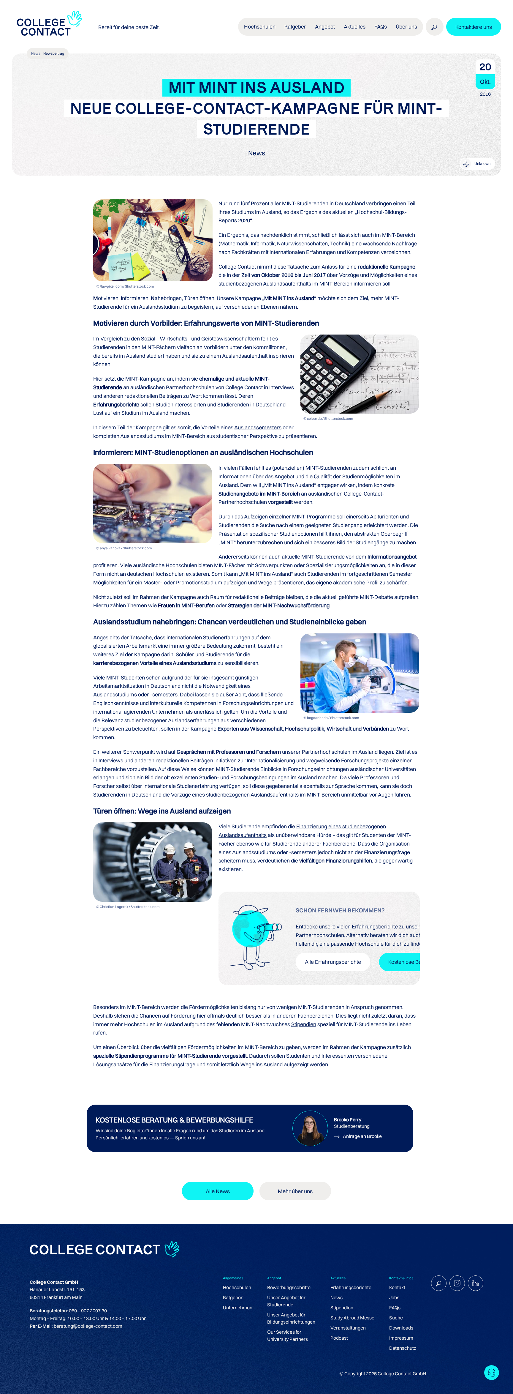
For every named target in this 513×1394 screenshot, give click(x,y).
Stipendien (303, 1024)
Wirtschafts (173, 338)
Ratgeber (233, 1297)
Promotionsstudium (199, 582)
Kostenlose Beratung (412, 961)
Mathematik (234, 243)
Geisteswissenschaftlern (230, 338)
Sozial (148, 338)
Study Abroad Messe (352, 1318)
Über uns (406, 26)
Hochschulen (237, 1287)
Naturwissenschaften (302, 243)
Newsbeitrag (53, 53)
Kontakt (397, 1287)
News (35, 53)
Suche (396, 1318)
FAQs (380, 26)
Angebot (325, 26)
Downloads (401, 1328)
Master (151, 582)
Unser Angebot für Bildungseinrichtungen (291, 1318)
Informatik (263, 243)
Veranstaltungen (348, 1328)
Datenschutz (402, 1348)
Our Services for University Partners (287, 1335)
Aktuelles (354, 26)
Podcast (339, 1338)
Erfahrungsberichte (350, 1287)
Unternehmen (237, 1308)
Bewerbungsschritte (289, 1287)
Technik (339, 243)
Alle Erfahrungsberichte (333, 961)
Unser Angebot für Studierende (286, 1301)
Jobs (394, 1297)
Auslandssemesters (257, 427)
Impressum (401, 1338)
